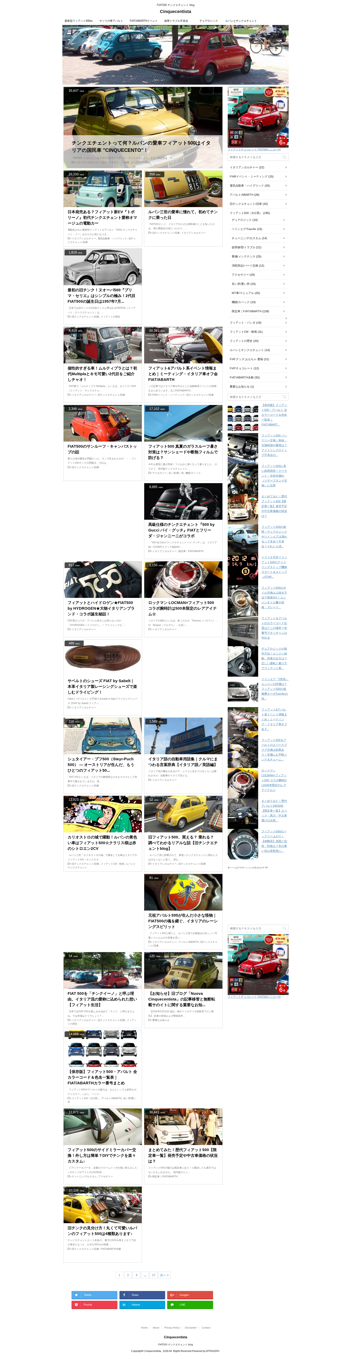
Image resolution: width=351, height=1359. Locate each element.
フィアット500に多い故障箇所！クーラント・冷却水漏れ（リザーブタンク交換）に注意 (274, 475)
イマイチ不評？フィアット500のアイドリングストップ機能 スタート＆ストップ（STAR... (274, 567)
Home (144, 1327)
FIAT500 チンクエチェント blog (175, 1344)
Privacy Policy (172, 1327)
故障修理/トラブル (243, 247)
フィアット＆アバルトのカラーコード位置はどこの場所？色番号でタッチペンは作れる (274, 628)
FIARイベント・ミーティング (249, 176)
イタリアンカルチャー (244, 167)
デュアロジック (208, 20)
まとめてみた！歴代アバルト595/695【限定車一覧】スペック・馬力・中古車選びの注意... (274, 810)
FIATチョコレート (241, 368)
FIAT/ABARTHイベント (144, 20)
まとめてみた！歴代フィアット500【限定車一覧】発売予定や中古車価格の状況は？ (274, 506)
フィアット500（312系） (246, 213)
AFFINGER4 (212, 1351)
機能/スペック (241, 302)
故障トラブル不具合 (176, 20)
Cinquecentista (175, 11)
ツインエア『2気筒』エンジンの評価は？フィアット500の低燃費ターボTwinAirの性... (275, 688)
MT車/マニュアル (243, 293)
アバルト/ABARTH (241, 194)
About (156, 1327)
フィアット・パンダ (242, 322)
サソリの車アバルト (111, 20)
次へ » (164, 1275)
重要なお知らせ (240, 386)
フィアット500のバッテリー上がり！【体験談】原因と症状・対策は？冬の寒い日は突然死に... (274, 841)
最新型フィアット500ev (79, 20)
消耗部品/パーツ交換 (245, 265)
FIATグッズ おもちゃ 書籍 (246, 359)
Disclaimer (191, 1327)
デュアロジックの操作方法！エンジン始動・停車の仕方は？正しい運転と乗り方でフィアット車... (274, 658)
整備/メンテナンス (243, 256)
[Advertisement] (183, 286)
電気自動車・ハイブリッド (247, 185)
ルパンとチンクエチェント (241, 20)
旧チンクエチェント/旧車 (246, 203)
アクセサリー (240, 274)
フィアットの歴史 (241, 340)
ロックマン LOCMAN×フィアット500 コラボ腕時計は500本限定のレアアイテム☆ (274, 780)
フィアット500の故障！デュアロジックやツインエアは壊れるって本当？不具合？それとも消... (274, 536)
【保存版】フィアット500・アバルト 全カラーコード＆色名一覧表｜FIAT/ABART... (274, 414)
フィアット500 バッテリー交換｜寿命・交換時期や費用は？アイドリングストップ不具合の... (274, 445)
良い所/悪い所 (241, 283)
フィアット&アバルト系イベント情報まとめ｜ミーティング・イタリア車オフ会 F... (274, 719)
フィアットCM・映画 (243, 331)
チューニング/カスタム (246, 238)
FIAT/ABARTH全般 (242, 377)
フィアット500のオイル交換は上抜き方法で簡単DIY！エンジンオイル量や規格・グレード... (274, 597)
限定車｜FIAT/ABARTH (246, 311)
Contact (206, 1327)
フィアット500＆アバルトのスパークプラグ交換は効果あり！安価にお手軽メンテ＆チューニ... (274, 749)
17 (153, 1275)
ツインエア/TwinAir (244, 229)
